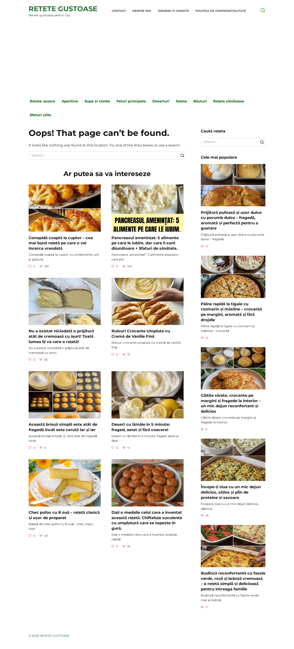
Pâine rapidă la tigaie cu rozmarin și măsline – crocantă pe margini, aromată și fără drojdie (231, 312)
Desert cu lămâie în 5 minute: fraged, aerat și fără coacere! (140, 427)
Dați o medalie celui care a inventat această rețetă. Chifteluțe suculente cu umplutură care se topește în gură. (146, 520)
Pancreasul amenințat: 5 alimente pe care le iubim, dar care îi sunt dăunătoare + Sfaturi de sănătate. (145, 242)
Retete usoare (42, 101)
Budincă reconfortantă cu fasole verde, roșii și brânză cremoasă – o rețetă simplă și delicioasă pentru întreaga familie (233, 581)
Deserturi (160, 101)
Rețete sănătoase (228, 101)
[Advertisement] (147, 58)
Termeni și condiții (173, 10)
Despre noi (141, 10)
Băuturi (200, 101)
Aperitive (70, 101)
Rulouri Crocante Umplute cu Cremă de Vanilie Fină (140, 334)
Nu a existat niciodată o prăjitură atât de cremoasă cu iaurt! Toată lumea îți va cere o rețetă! (61, 336)
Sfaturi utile (40, 115)
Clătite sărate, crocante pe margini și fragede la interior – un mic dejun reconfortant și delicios (231, 403)
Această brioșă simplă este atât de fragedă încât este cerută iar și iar (63, 427)
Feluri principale (131, 101)
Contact (119, 10)
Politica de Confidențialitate (220, 10)
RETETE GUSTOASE (63, 9)
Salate (181, 101)
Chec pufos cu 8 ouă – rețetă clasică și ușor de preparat (64, 515)
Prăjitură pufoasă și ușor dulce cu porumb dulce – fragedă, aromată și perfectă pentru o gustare (231, 220)
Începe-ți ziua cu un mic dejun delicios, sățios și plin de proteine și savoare (231, 492)
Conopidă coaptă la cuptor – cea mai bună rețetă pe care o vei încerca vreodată (61, 242)
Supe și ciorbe (97, 101)
